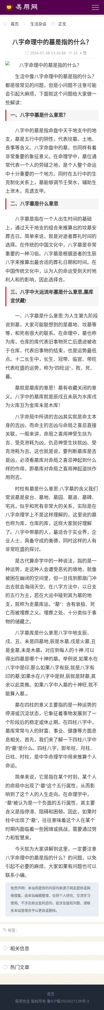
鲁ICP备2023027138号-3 (68, 1001)
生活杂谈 (38, 24)
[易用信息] (26, 12)
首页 (15, 24)
